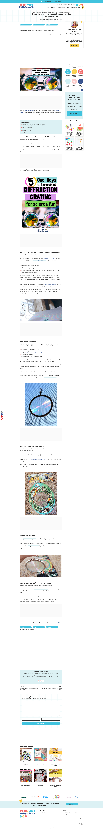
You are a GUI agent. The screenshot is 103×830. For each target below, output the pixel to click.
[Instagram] (80, 5)
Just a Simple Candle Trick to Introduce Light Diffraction (33, 125)
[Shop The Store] (80, 83)
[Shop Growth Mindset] (68, 83)
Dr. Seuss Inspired (67, 818)
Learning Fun (40, 12)
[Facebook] (77, 5)
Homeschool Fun (53, 816)
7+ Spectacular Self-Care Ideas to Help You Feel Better (52, 688)
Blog (57, 4)
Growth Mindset (43, 814)
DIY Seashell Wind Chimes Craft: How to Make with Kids (79, 148)
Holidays (65, 816)
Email (43, 719)
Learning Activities (43, 816)
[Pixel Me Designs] (81, 824)
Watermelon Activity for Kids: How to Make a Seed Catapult (69, 134)
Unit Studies (76, 814)
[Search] (82, 90)
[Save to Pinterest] (2, 416)
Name (24, 719)
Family (51, 818)
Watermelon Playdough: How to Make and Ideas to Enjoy (79, 134)
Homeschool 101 (43, 812)
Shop (69, 4)
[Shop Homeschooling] (68, 73)
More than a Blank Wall (27, 127)
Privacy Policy (37, 823)
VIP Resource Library (75, 7)
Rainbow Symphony (29, 110)
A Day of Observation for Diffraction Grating (31, 132)
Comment (24, 702)
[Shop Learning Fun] (80, 73)
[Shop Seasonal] (74, 73)
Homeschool (53, 811)
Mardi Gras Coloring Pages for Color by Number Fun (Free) (26, 763)
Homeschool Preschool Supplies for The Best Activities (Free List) (40, 763)
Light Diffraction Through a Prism (29, 128)
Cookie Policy (42, 823)
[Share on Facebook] (2, 414)
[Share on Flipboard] (2, 418)
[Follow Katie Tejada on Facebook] (38, 681)
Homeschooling (66, 812)
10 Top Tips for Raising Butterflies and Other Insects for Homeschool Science (55, 784)
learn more (74, 45)
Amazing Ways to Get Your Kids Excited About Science (33, 124)
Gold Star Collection (63, 4)
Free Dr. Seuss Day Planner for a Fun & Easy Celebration (41, 784)
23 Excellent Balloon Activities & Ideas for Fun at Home (29, 688)
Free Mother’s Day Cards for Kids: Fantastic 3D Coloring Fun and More (25, 784)
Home (48, 7)
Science (45, 12)
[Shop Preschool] (74, 83)
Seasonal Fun (42, 818)
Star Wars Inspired (67, 820)
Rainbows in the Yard (26, 130)
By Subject (76, 812)
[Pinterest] (82, 5)
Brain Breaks (52, 814)
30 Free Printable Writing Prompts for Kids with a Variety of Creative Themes (55, 763)
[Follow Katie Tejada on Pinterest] (43, 681)
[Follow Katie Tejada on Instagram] (41, 681)
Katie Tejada (43, 19)
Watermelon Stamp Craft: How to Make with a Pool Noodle (69, 148)
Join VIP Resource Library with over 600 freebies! (51, 1)
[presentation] (26, 754)
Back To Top (48, 823)
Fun (37, 12)
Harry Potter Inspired (78, 818)
